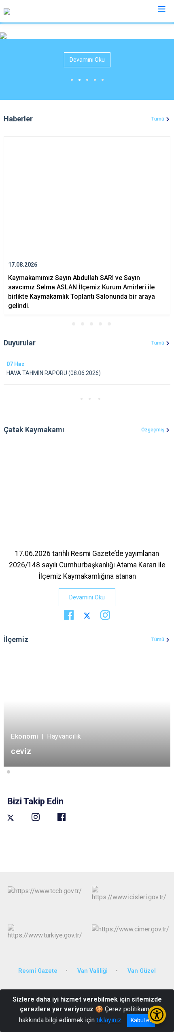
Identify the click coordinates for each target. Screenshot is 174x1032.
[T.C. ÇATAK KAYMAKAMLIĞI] (43, 11)
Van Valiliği (92, 970)
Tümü (157, 119)
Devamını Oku (87, 59)
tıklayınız (108, 1020)
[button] (64, 323)
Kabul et (141, 1020)
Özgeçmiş (152, 430)
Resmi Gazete (37, 970)
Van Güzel (141, 970)
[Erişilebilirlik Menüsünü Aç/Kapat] (157, 1015)
